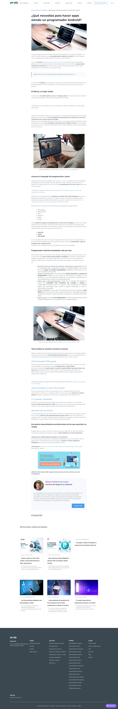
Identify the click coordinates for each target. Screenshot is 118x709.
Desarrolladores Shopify (75, 682)
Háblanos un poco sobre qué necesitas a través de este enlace (59, 446)
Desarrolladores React (75, 688)
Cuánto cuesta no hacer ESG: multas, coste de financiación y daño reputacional (30, 560)
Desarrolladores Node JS (75, 654)
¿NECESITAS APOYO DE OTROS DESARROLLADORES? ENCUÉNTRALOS (53, 74)
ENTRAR (89, 3)
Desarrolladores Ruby (75, 663)
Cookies (79, 706)
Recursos (80, 3)
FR (16, 697)
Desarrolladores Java (74, 646)
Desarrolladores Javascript (76, 649)
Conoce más (78, 505)
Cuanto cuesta (68, 3)
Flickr (77, 169)
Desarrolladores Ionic (74, 668)
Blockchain (52, 663)
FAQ (89, 649)
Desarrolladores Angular (75, 643)
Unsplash (77, 342)
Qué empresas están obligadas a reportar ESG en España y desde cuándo (58, 560)
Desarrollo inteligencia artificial (57, 651)
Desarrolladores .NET (74, 657)
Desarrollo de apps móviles (56, 643)
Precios (90, 657)
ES (111, 3)
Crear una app (92, 643)
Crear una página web (94, 646)
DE (18, 697)
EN (13, 697)
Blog (89, 654)
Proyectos (57, 3)
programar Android (61, 181)
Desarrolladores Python (75, 660)
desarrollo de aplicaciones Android (56, 62)
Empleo (32, 649)
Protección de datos (71, 706)
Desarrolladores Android (75, 671)
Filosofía (32, 646)
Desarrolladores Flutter (75, 685)
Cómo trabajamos (24, 3)
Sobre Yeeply (47, 3)
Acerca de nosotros (35, 643)
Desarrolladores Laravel (75, 651)
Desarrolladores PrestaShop (76, 679)
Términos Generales (60, 706)
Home (32, 10)
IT (21, 697)
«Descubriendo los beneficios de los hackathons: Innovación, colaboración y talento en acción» (58, 603)
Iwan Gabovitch (67, 169)
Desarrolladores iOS (74, 674)
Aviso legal (52, 706)
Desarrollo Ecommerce (55, 649)
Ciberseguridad (53, 646)
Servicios (36, 3)
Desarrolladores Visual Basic (76, 665)
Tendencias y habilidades (41, 10)
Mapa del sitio (33, 651)
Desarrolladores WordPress (76, 677)
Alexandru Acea (66, 342)
